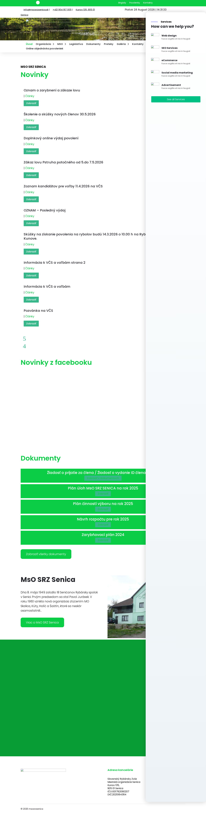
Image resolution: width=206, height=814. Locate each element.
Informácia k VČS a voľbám (47, 286)
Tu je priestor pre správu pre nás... (58, 713)
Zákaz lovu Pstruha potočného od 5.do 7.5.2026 (63, 162)
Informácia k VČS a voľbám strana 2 (54, 262)
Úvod (29, 44)
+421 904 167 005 (62, 9)
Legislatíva (76, 44)
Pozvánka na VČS (38, 310)
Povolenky (134, 3)
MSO (60, 44)
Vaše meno (43, 681)
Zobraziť (31, 103)
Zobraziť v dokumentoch (103, 478)
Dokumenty (93, 44)
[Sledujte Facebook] (38, 2)
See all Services (176, 99)
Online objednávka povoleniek (44, 49)
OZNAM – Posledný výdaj (44, 210)
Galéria (121, 44)
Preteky (108, 44)
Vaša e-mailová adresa (52, 693)
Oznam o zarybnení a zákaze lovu (52, 90)
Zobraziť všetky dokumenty (46, 554)
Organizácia (43, 44)
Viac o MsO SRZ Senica (42, 622)
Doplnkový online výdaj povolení (51, 138)
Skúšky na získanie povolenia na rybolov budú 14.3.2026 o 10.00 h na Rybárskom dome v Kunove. (98, 236)
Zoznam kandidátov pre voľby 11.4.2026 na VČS (63, 186)
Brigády (122, 3)
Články (29, 96)
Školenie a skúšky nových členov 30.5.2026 (60, 114)
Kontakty (148, 3)
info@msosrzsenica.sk (36, 9)
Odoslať (43, 722)
